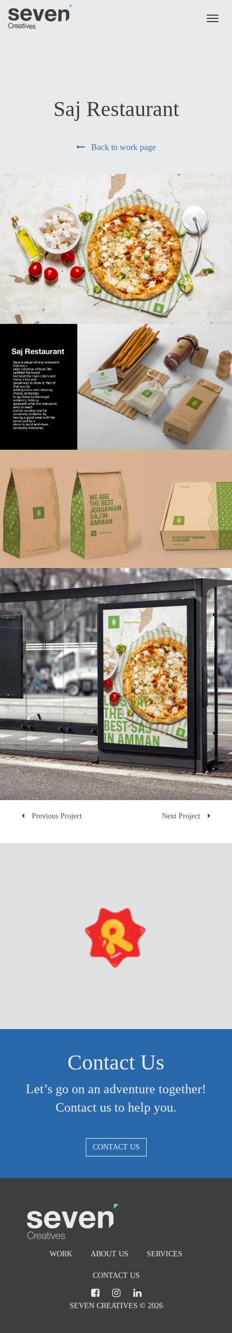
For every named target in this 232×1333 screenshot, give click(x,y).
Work (61, 1254)
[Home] (40, 16)
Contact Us (116, 1147)
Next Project (182, 816)
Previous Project (56, 816)
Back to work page (120, 147)
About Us (109, 1254)
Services (164, 1254)
